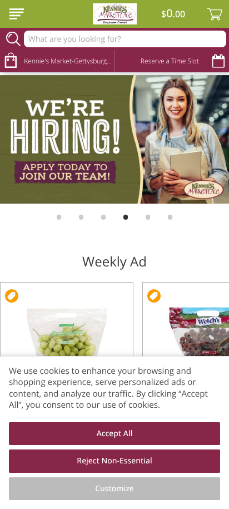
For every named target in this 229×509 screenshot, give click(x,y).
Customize (114, 488)
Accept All (115, 433)
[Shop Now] (16, 14)
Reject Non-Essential (114, 461)
